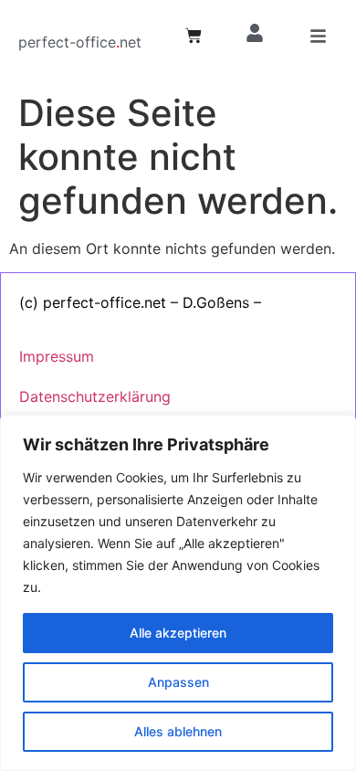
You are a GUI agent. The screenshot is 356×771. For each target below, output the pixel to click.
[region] (178, 593)
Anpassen (178, 682)
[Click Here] (318, 38)
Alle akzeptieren (178, 632)
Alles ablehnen (178, 731)
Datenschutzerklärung (95, 396)
